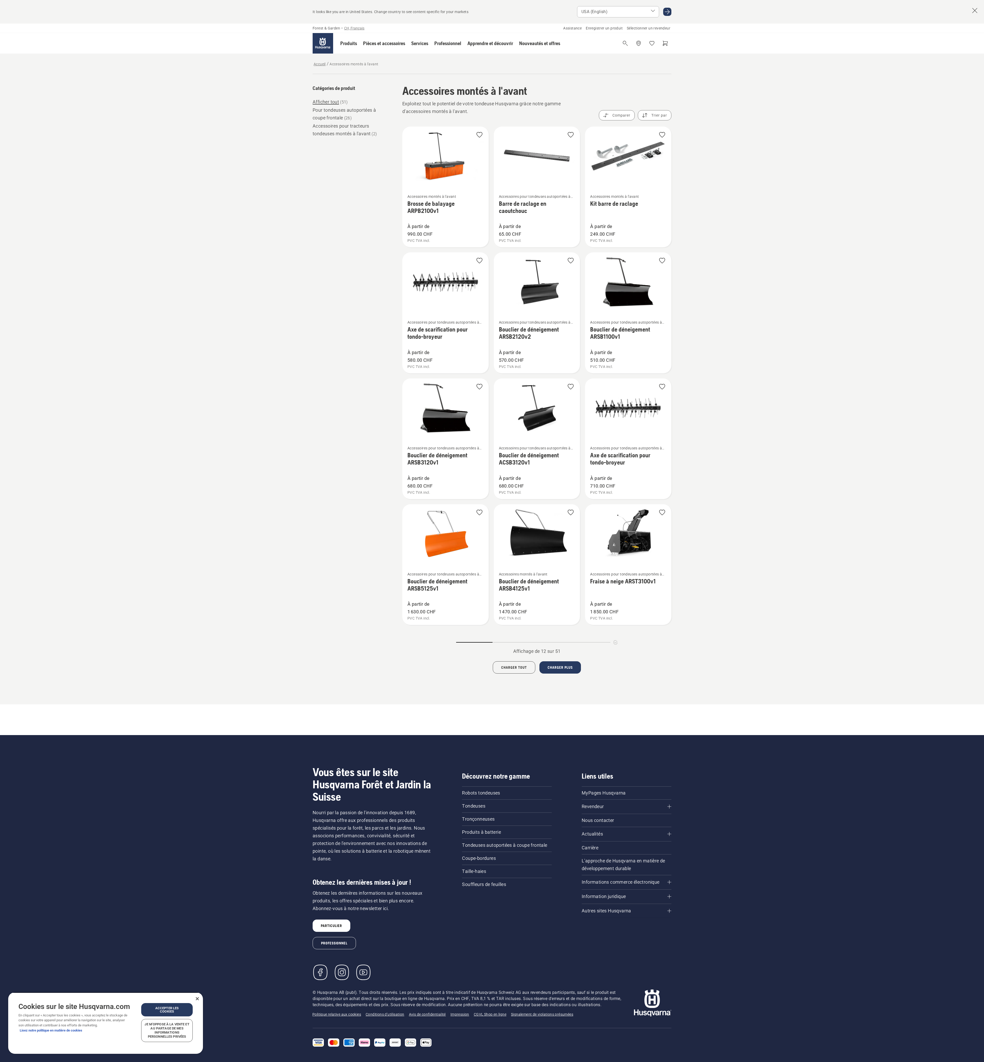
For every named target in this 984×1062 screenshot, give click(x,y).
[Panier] (665, 43)
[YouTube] (363, 972)
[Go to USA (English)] (667, 12)
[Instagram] (342, 972)
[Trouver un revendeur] (638, 43)
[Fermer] (197, 999)
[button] (348, 43)
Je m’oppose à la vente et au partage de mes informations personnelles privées (167, 1030)
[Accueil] (323, 43)
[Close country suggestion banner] (975, 10)
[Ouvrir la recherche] (625, 43)
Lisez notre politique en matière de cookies (51, 1030)
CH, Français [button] (354, 28)
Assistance (572, 28)
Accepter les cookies (167, 1009)
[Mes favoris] (652, 43)
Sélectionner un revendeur (648, 28)
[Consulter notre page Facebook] (320, 972)
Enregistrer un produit (604, 28)
